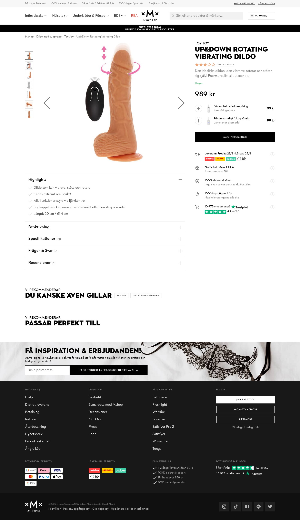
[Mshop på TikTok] (236, 506)
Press (93, 427)
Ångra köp (33, 449)
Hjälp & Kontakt (244, 3)
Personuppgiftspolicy (76, 508)
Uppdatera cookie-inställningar (130, 508)
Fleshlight (159, 405)
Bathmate (159, 397)
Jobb (93, 434)
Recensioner (98, 412)
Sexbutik (95, 397)
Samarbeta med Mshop (106, 405)
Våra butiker (266, 3)
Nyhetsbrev (33, 434)
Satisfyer (158, 434)
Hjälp (29, 397)
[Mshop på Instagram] (224, 506)
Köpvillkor (54, 508)
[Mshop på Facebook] (247, 506)
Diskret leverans (37, 405)
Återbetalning (35, 427)
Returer (31, 419)
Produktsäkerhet (37, 441)
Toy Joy (69, 36)
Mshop (29, 36)
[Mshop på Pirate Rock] (258, 506)
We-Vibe (158, 412)
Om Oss (95, 419)
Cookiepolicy (100, 508)
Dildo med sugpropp (49, 36)
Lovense (158, 419)
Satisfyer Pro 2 (163, 427)
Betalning (32, 412)
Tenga (156, 449)
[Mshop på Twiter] (270, 506)
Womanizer (160, 441)
